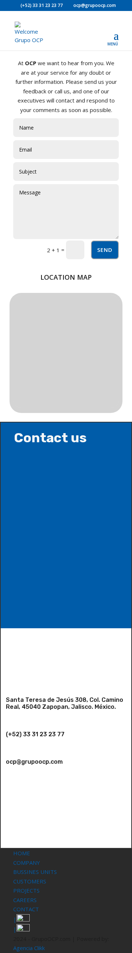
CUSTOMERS (29, 881)
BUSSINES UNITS (35, 871)
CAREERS (25, 900)
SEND (105, 249)
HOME (21, 853)
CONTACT (26, 909)
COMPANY (26, 862)
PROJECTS (26, 890)
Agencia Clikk (29, 948)
